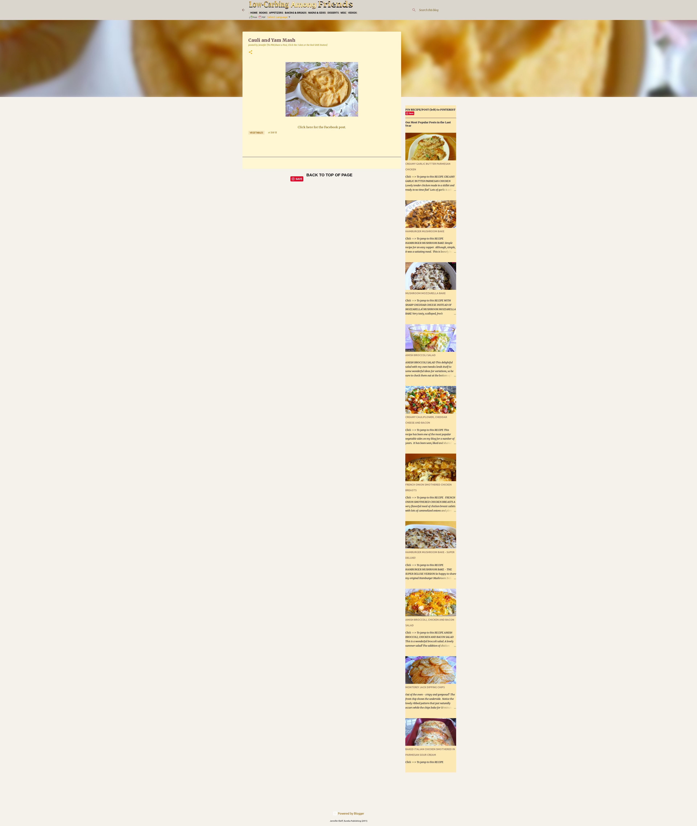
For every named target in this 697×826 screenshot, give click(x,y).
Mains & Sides (317, 12)
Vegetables (256, 132)
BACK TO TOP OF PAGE (329, 175)
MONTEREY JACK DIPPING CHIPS (425, 687)
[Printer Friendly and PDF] (257, 18)
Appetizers (276, 12)
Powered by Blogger (350, 813)
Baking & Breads (295, 12)
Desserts (333, 12)
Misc (343, 12)
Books (263, 12)
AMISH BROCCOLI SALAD (420, 355)
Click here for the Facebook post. (322, 127)
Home (253, 12)
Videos (352, 12)
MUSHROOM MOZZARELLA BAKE (425, 293)
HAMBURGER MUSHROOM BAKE (424, 231)
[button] (250, 52)
